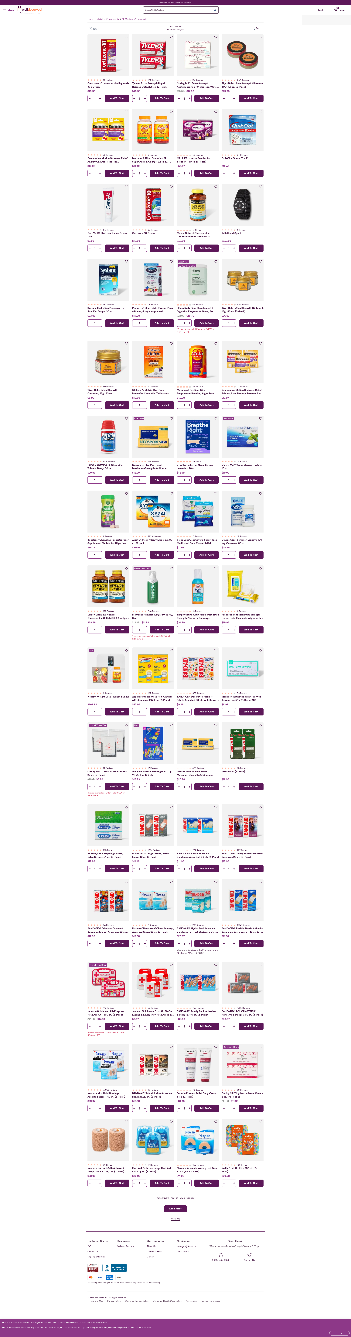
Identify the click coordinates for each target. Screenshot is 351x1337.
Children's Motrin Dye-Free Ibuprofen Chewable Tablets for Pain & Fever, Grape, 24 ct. (150, 392)
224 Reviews (198, 850)
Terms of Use (96, 1301)
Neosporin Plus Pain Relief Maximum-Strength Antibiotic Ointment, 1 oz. (149, 467)
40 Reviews (108, 387)
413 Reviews (108, 1008)
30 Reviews (153, 230)
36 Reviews (198, 387)
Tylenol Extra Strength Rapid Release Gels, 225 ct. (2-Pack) (149, 85)
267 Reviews (198, 925)
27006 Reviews (110, 1090)
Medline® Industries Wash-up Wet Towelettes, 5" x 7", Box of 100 (241, 698)
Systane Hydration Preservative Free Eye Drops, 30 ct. (105, 310)
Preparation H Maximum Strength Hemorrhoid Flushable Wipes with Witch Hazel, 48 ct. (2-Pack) (241, 616)
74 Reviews (242, 462)
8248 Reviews (243, 925)
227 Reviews (242, 850)
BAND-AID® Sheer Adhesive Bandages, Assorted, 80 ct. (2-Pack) (198, 855)
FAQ (89, 1247)
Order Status (183, 1252)
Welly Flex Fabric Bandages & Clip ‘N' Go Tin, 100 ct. (152, 773)
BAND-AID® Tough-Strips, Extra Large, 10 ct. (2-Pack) (150, 855)
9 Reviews (107, 537)
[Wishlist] (126, 37)
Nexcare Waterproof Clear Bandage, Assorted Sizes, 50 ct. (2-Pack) (153, 930)
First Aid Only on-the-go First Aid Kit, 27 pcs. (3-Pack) (151, 1170)
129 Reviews (108, 612)
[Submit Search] (215, 10)
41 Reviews (198, 230)
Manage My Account (186, 1247)
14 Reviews (108, 80)
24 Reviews (242, 155)
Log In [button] (322, 10)
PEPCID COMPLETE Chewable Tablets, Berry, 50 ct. (105, 467)
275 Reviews (108, 850)
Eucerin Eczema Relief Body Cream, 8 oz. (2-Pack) (197, 1095)
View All (175, 1219)
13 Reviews (198, 612)
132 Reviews (108, 305)
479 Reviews (153, 462)
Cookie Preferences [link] (211, 1301)
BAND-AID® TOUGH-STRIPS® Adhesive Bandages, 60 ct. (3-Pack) (242, 1013)
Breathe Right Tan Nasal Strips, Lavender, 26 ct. (195, 467)
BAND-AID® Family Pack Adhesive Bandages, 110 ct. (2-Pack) (196, 1013)
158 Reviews (242, 1165)
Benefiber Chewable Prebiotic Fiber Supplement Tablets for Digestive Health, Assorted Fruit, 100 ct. (108, 542)
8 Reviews (241, 230)
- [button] (90, 99)
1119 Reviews (153, 80)
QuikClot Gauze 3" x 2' (235, 158)
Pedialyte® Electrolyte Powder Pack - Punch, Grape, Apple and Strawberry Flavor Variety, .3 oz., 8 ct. (152, 310)
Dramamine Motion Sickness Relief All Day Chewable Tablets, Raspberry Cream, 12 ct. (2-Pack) (107, 160)
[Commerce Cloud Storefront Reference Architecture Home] (31, 10)
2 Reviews (197, 462)
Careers (151, 1257)
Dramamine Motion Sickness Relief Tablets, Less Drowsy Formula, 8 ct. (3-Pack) (242, 392)
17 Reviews (197, 537)
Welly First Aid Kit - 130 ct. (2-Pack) (239, 1170)
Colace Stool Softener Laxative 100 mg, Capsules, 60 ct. (242, 542)
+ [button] (100, 99)
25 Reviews (198, 80)
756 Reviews (198, 1008)
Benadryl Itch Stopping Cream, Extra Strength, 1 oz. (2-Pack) (105, 855)
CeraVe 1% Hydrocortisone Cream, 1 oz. (107, 235)
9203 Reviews (154, 537)
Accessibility (191, 1301)
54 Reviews (108, 925)
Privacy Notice (114, 1301)
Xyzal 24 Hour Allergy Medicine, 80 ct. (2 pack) (152, 542)
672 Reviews (198, 694)
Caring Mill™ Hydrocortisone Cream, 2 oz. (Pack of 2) (243, 1095)
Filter (95, 29)
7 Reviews (152, 925)
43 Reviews (198, 155)
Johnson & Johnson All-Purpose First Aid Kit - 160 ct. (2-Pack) (105, 1013)
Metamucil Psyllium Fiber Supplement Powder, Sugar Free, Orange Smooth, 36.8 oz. (195, 392)
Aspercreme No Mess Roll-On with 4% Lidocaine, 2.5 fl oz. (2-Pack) (152, 698)
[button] (339, 10)
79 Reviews (242, 694)
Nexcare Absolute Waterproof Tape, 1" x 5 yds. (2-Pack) (197, 1170)
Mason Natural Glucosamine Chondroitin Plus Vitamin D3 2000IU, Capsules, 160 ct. (193, 235)
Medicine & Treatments (108, 19)
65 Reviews (108, 1165)
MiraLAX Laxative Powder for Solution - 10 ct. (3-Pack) (193, 160)
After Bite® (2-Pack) (233, 772)
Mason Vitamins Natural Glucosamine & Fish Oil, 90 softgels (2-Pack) (108, 616)
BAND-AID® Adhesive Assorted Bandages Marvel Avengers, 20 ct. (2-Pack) (106, 930)
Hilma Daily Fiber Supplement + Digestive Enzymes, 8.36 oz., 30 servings (195, 310)
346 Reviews (153, 612)
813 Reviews (108, 230)
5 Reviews (152, 155)
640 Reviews (198, 1165)
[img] (108, 80)
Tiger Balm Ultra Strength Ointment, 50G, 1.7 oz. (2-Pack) (243, 85)
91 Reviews (153, 305)
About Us (151, 1247)
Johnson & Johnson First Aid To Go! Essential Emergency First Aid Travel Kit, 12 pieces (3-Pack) (153, 1013)
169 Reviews (153, 694)
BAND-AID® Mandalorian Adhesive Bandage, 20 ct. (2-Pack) (152, 1095)
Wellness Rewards (125, 1247)
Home (90, 19)
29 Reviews (108, 155)
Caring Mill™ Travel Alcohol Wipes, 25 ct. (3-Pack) (107, 773)
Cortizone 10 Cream (143, 233)
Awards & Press (154, 1252)
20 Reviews (153, 387)
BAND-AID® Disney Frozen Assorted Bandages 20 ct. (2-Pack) (242, 855)
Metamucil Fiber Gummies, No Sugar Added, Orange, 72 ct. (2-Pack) (150, 160)
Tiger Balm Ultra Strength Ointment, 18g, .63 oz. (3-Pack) (243, 310)
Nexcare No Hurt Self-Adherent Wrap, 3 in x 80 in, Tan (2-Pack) (105, 1170)
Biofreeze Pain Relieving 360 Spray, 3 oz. (152, 616)
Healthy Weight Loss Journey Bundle (108, 697)
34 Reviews (242, 387)
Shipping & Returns (96, 1257)
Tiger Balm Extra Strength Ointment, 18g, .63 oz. (102, 392)
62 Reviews (198, 305)
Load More (175, 1209)
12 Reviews (242, 537)
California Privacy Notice (136, 1301)
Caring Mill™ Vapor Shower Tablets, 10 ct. (242, 467)
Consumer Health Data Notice (167, 1301)
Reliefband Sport (231, 233)
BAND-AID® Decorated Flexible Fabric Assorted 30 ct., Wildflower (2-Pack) (197, 698)
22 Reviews (108, 768)
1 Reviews (107, 694)
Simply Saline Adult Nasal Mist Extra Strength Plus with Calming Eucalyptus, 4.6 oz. (198, 616)
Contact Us (92, 1252)
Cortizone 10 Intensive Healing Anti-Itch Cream (108, 85)
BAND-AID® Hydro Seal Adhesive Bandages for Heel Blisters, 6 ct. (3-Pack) (198, 930)
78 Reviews (198, 1090)
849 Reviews (109, 462)
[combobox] (181, 10)
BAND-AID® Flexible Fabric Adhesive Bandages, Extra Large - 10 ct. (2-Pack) (242, 930)
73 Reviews (242, 768)
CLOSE (339, 1333)
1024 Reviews (154, 850)
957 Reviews (243, 80)
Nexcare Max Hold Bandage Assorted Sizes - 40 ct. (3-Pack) (106, 1095)
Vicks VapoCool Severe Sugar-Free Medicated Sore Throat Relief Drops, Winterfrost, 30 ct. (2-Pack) (197, 542)
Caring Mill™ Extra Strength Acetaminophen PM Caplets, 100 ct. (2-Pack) (197, 85)
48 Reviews (153, 1090)
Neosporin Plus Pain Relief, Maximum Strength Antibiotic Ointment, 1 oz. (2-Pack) (194, 773)
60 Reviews (153, 1008)
